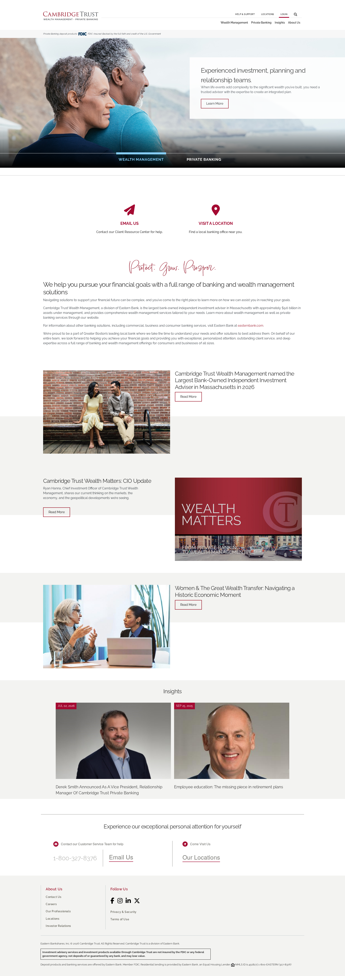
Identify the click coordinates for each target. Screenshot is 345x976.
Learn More (214, 103)
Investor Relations (58, 925)
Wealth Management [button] (234, 22)
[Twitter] (137, 901)
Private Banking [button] (261, 22)
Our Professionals (58, 911)
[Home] (72, 17)
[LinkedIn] (128, 901)
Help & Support (245, 14)
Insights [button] (280, 22)
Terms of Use (119, 919)
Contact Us (53, 897)
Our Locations (201, 857)
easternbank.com (250, 325)
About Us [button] (294, 22)
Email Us (121, 857)
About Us (54, 889)
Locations (267, 14)
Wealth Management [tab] (141, 155)
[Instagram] (120, 901)
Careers (51, 904)
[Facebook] (112, 901)
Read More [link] (188, 397)
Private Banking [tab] (204, 155)
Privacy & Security (123, 912)
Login (284, 14)
